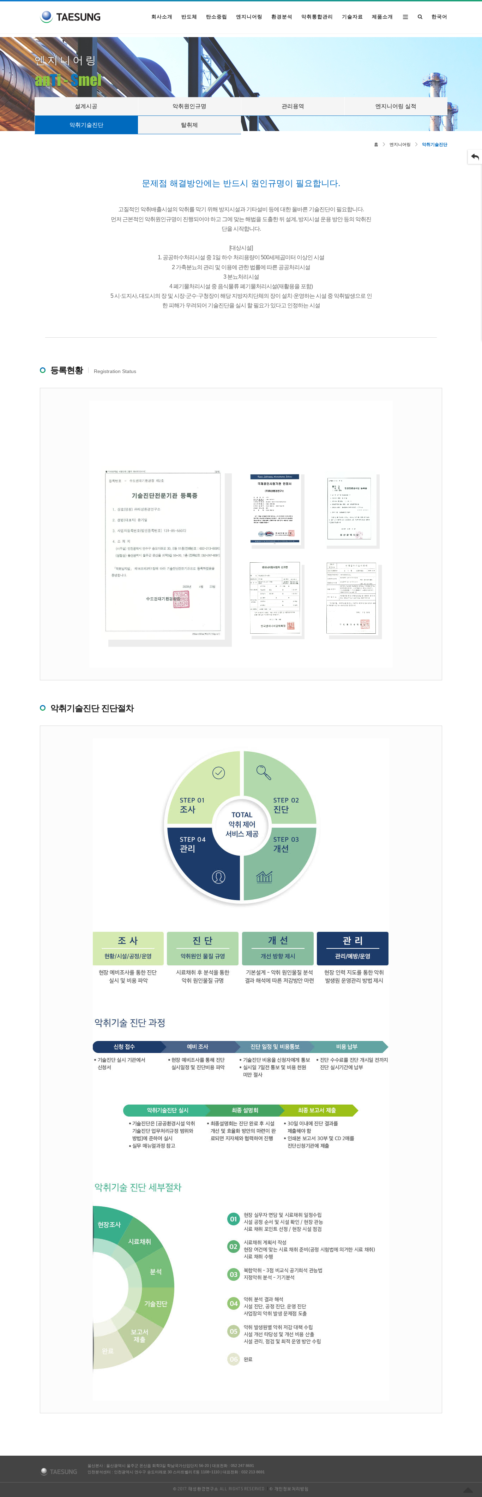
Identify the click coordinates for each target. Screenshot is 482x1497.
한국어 (439, 16)
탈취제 (189, 125)
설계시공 (86, 106)
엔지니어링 (249, 16)
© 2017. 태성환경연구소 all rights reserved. (219, 1488)
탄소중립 (216, 16)
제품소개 (382, 16)
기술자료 (352, 16)
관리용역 (293, 106)
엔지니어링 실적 (395, 106)
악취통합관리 (317, 16)
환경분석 (282, 16)
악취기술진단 (86, 125)
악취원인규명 (189, 106)
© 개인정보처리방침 (289, 1488)
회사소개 (162, 16)
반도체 (189, 16)
